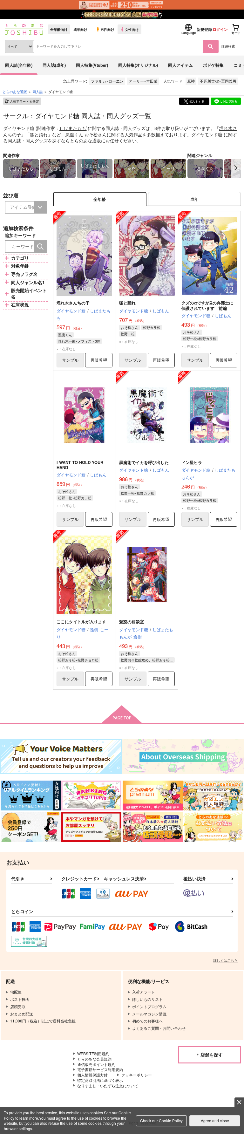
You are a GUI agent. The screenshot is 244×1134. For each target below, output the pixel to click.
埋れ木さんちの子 (73, 303)
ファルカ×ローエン (107, 81)
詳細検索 (228, 46)
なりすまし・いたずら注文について (107, 1085)
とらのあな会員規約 (94, 1059)
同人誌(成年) (54, 65)
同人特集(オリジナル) (138, 65)
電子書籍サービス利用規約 (100, 1069)
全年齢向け (59, 29)
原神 (191, 81)
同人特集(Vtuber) (92, 65)
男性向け (107, 29)
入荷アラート (24, 101)
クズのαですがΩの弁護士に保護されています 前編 (207, 305)
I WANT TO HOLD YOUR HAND (80, 465)
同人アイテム (180, 65)
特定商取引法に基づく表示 (100, 1080)
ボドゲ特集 (213, 65)
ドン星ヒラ (193, 462)
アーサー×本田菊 (143, 81)
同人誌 (37, 91)
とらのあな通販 (15, 91)
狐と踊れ (39, 134)
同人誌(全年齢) (18, 65)
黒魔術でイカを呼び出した (144, 462)
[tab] (194, 199)
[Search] (40, 246)
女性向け (132, 29)
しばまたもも (72, 128)
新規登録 (204, 29)
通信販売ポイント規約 (96, 1064)
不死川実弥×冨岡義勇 (218, 81)
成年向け (80, 29)
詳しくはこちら (225, 960)
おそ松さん (96, 134)
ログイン (220, 29)
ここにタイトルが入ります (81, 621)
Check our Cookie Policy (161, 1120)
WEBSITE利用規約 (93, 1053)
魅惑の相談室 (131, 621)
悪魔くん (74, 134)
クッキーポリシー (136, 1074)
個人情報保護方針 (92, 1074)
